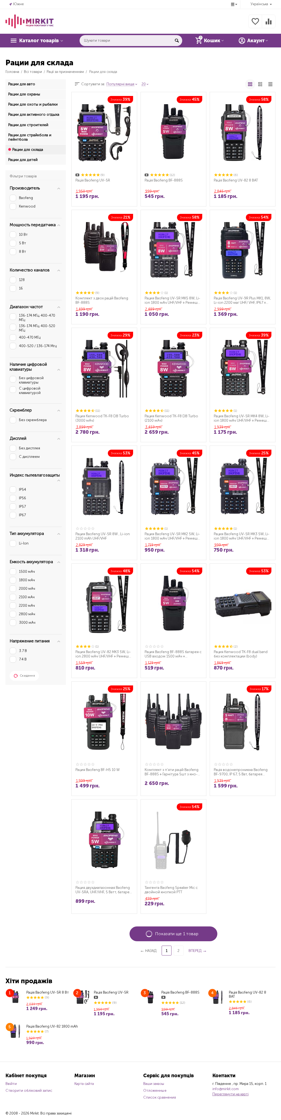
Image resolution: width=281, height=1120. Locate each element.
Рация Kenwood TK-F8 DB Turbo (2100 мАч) (171, 418)
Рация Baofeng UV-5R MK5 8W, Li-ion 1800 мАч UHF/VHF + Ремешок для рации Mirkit (173, 300)
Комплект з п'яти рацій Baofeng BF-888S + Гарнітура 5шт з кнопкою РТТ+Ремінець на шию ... (171, 772)
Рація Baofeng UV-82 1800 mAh (52, 1026)
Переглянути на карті (230, 1094)
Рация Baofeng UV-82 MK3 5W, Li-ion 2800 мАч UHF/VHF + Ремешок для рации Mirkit (104, 654)
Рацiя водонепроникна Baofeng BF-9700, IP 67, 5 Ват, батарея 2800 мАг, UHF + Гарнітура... (241, 772)
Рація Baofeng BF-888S (164, 180)
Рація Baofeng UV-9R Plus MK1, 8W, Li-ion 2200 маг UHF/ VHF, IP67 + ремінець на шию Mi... (242, 300)
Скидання (27, 675)
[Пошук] (176, 40)
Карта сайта (84, 1084)
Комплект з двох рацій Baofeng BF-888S (101, 300)
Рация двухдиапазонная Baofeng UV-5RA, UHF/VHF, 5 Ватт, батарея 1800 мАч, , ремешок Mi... (103, 890)
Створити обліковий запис (28, 1090)
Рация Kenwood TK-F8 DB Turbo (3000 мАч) (102, 418)
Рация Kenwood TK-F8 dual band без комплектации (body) (241, 654)
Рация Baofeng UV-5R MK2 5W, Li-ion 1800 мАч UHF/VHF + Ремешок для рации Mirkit (173, 536)
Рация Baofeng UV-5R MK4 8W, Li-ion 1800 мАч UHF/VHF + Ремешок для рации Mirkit (242, 418)
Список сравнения (159, 1097)
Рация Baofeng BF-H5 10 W (97, 770)
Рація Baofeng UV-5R (92, 180)
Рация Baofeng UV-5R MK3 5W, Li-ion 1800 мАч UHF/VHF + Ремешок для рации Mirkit (242, 536)
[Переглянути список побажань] (255, 24)
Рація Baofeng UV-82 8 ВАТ (236, 180)
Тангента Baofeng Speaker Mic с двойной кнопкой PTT (171, 890)
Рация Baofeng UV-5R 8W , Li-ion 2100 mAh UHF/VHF (102, 536)
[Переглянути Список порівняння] (268, 24)
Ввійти (11, 1084)
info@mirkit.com (225, 1089)
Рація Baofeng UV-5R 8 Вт (47, 992)
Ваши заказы (153, 1084)
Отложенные (154, 1090)
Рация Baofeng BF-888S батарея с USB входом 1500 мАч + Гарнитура (173, 654)
